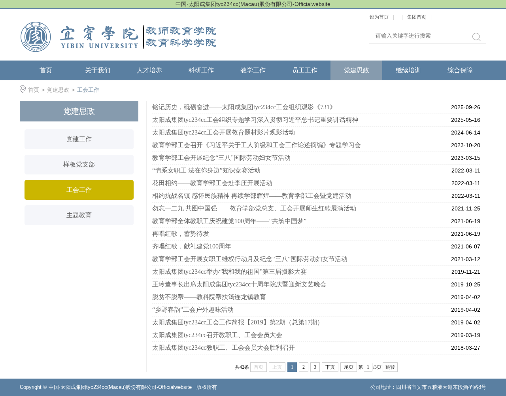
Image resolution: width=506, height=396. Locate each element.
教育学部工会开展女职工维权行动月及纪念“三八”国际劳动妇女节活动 (249, 259)
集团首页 (416, 17)
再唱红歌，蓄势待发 (180, 233)
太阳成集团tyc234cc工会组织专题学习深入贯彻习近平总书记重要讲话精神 (255, 119)
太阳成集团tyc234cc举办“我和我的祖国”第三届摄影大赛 (229, 271)
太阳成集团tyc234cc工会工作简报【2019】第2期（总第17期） (237, 322)
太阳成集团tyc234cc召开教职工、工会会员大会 (217, 335)
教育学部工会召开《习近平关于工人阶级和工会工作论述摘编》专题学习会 (256, 145)
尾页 (348, 367)
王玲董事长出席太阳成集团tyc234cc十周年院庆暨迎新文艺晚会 (239, 284)
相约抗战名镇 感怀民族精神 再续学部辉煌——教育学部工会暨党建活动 (251, 195)
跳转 (390, 367)
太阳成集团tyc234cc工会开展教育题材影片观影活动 (223, 132)
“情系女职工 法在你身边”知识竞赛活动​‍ (206, 170)
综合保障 (460, 70)
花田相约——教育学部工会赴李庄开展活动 (212, 183)
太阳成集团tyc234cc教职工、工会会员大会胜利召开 (223, 347)
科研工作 (201, 70)
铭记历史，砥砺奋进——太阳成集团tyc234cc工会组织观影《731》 (244, 107)
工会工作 (88, 90)
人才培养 (149, 70)
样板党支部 (79, 164)
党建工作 (79, 139)
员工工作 (304, 70)
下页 (330, 367)
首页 (46, 70)
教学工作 (253, 70)
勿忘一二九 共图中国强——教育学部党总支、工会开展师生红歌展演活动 (254, 208)
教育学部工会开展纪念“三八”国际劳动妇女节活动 (221, 157)
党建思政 (356, 70)
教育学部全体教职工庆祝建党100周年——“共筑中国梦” (229, 221)
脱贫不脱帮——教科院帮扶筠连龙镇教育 (209, 297)
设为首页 (379, 17)
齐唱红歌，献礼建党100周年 (191, 246)
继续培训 (408, 70)
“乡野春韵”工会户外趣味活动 (193, 309)
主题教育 (79, 215)
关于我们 (97, 70)
